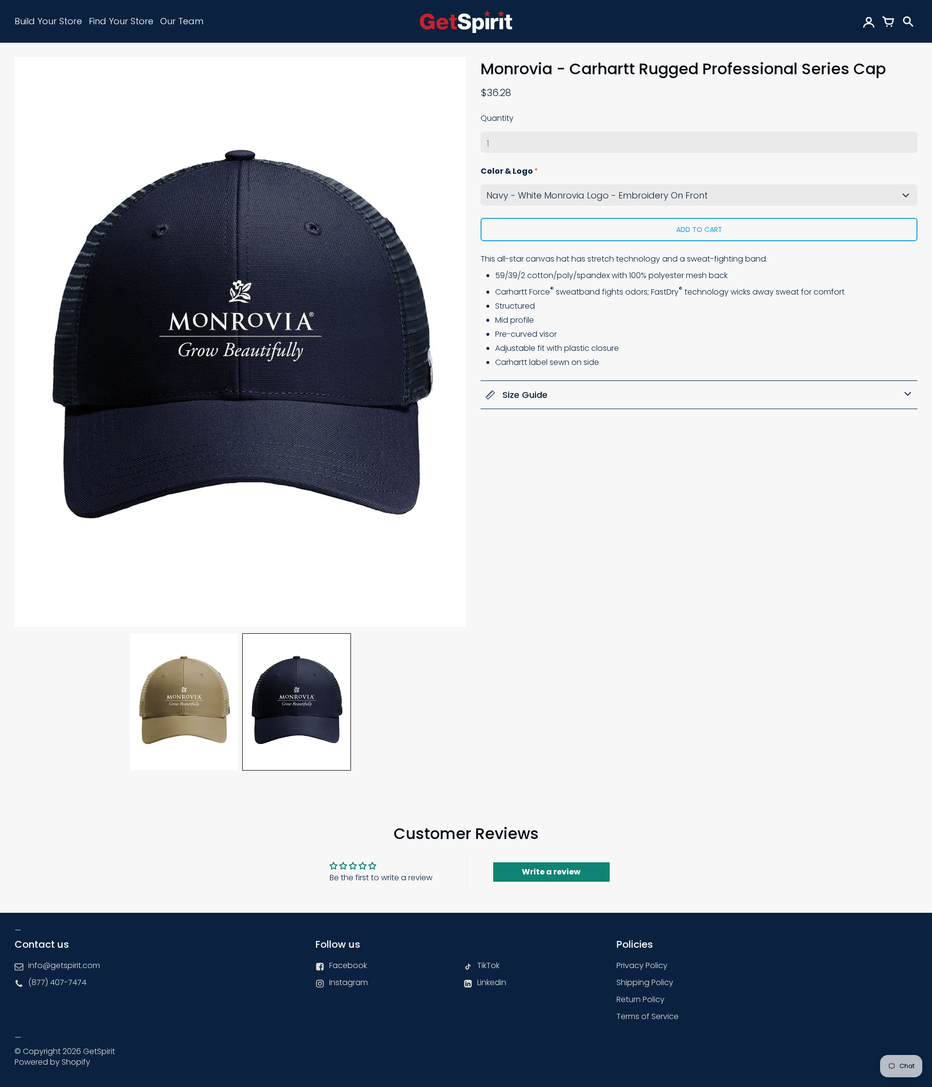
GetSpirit (99, 1051)
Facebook (348, 965)
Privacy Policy (641, 965)
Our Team (181, 21)
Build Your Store (48, 21)
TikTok (488, 965)
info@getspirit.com (64, 965)
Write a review (551, 871)
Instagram (348, 982)
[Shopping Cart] (888, 21)
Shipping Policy (644, 982)
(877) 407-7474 (57, 982)
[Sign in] (869, 21)
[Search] (907, 21)
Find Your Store (121, 21)
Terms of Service (647, 1016)
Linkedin (491, 982)
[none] (184, 702)
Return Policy (640, 999)
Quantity (497, 118)
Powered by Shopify (52, 1062)
